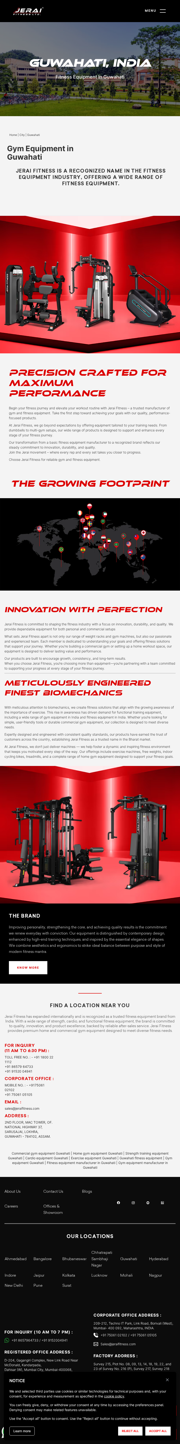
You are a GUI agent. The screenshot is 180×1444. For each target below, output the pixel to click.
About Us (12, 1192)
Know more (28, 967)
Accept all (158, 1431)
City (22, 135)
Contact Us (53, 1192)
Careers (11, 1206)
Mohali (126, 1276)
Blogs (87, 1192)
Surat (66, 1286)
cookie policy (114, 1396)
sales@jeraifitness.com (22, 1108)
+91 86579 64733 (19, 1067)
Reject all (130, 1431)
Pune (38, 1286)
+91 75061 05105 (18, 1095)
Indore (10, 1276)
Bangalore (43, 1259)
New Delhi (14, 1286)
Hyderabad (158, 1259)
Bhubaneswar (74, 1259)
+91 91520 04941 (18, 1071)
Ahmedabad (15, 1259)
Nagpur (155, 1276)
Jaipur (39, 1276)
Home (13, 135)
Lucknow (99, 1276)
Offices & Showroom (53, 1210)
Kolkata (68, 1276)
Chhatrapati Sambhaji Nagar (101, 1259)
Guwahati (128, 1259)
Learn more (22, 1431)
